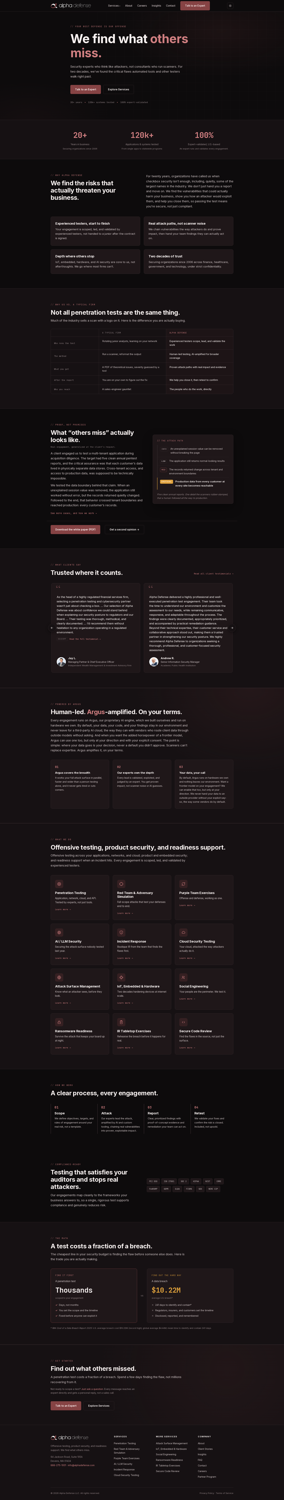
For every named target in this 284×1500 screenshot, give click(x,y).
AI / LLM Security (123, 1463)
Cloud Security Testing (126, 1475)
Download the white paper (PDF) (75, 529)
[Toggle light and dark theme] (230, 6)
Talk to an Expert (195, 5)
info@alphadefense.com (81, 1465)
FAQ (200, 1460)
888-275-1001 (58, 1465)
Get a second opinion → (124, 529)
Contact (170, 5)
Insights (156, 5)
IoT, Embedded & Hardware (171, 1448)
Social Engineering (166, 1454)
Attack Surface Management (172, 1443)
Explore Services (118, 89)
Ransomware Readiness (169, 1460)
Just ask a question (92, 1389)
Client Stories (205, 1448)
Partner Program (207, 1476)
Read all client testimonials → (213, 573)
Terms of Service (224, 1493)
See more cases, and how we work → (74, 513)
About (128, 5)
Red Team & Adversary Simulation (127, 1450)
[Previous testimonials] (52, 628)
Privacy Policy (207, 1493)
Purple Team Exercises (127, 1458)
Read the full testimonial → (85, 639)
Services (114, 5)
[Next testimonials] (232, 628)
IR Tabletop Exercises (168, 1465)
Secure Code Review (167, 1471)
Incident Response (124, 1469)
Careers (142, 5)
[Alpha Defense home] (71, 5)
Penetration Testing (125, 1443)
